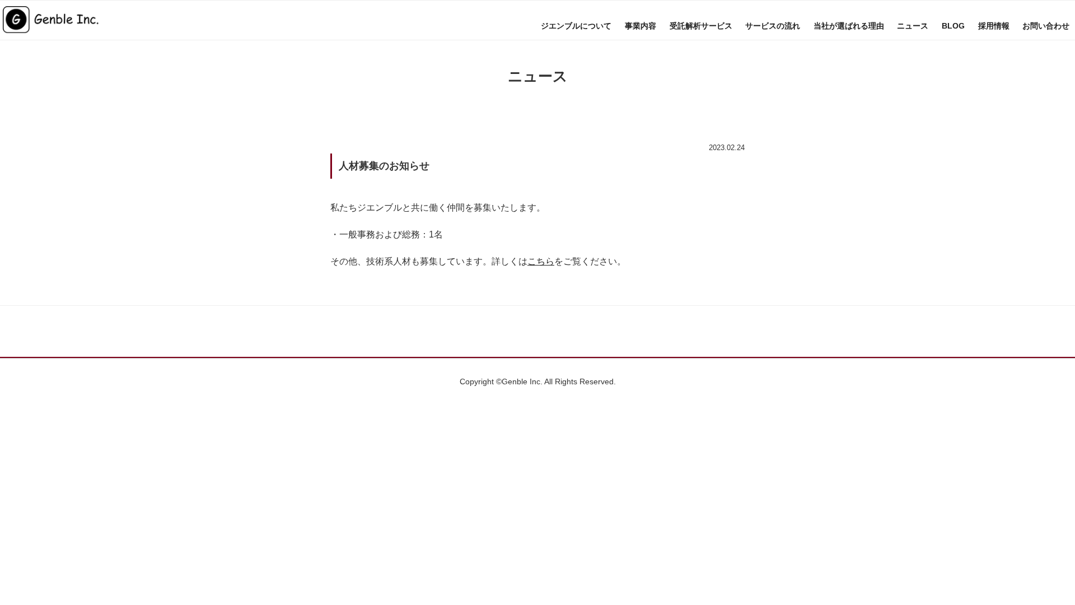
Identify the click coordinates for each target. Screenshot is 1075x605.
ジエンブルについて (576, 25)
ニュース (912, 25)
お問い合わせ (1045, 25)
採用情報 (993, 25)
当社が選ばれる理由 (849, 25)
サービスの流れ (772, 25)
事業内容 (640, 25)
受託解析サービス (701, 25)
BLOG (953, 25)
